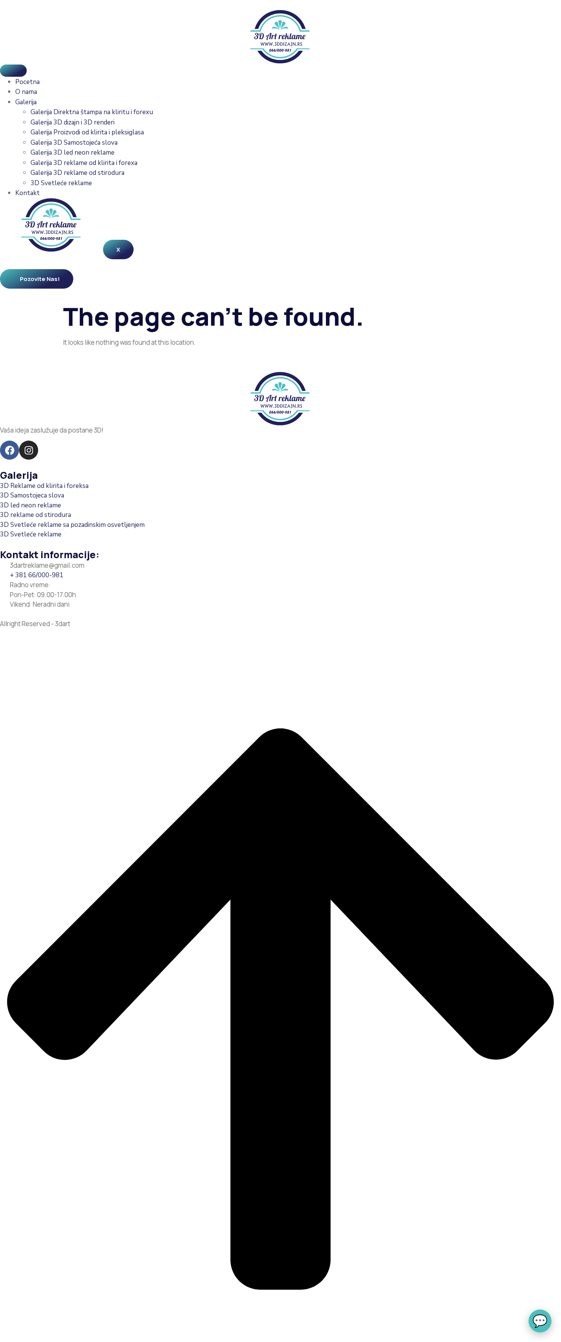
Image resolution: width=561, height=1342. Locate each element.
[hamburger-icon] (13, 71)
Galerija (26, 102)
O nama (26, 91)
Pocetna (27, 82)
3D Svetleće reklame (61, 183)
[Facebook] (9, 450)
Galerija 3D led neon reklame (72, 152)
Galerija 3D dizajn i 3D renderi (72, 122)
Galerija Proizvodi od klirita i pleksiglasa (87, 132)
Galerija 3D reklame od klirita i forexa (84, 162)
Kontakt (27, 193)
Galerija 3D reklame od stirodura (77, 172)
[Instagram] (28, 450)
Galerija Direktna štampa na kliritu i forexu (92, 112)
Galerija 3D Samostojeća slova (74, 142)
